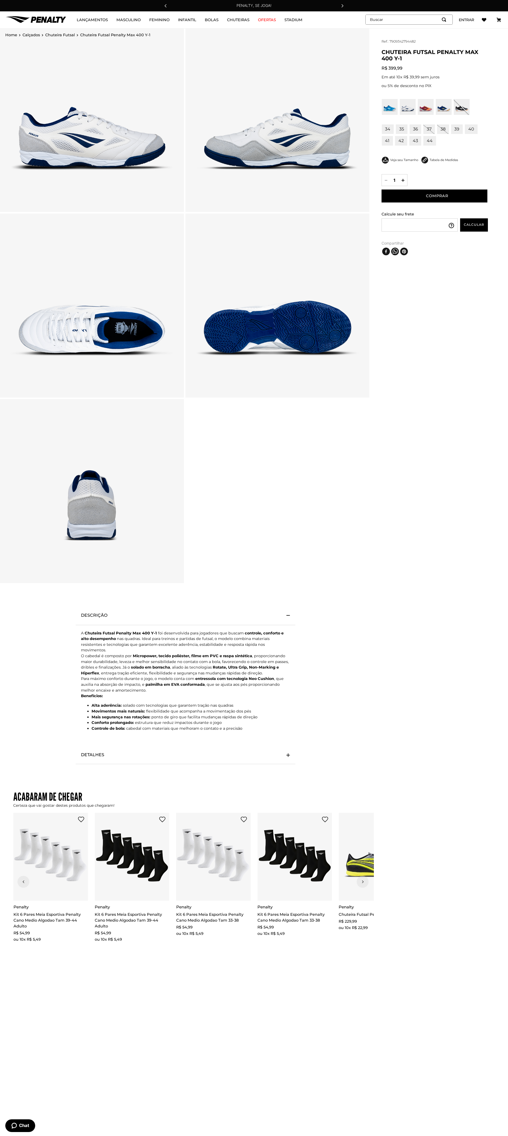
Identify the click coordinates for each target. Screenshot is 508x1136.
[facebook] (386, 251)
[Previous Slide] (165, 6)
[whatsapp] (395, 251)
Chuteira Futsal (60, 35)
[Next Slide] (342, 6)
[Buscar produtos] (445, 19)
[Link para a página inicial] (11, 35)
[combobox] (409, 20)
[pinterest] (404, 251)
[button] (70, 820)
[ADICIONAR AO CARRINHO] (434, 196)
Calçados (31, 35)
